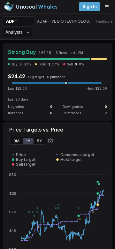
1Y (28, 141)
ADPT (12, 21)
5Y (39, 141)
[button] (50, 141)
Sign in (89, 6)
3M (16, 141)
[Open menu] (108, 6)
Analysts (14, 32)
